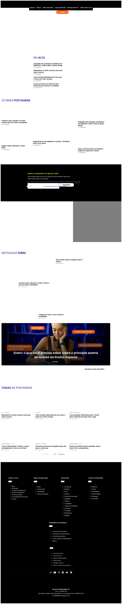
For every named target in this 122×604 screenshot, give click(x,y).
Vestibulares (41, 489)
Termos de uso (57, 556)
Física (66, 491)
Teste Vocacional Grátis (59, 531)
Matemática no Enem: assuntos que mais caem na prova (15, 416)
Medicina (94, 487)
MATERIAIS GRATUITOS (73, 7)
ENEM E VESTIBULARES (48, 7)
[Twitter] (67, 573)
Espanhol (38, 443)
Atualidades (41, 491)
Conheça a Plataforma (18, 490)
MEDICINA (32, 7)
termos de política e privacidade (55, 186)
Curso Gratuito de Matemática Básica (61, 540)
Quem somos (57, 560)
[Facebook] (63, 573)
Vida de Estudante (42, 494)
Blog (13, 486)
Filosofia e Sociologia (70, 496)
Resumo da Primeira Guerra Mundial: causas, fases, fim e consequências (85, 447)
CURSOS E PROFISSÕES (60, 7)
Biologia (66, 489)
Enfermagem (95, 491)
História (80, 443)
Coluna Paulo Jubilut (58, 536)
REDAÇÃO (39, 7)
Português (67, 510)
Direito (93, 489)
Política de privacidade (59, 558)
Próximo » (61, 454)
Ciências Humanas (5, 443)
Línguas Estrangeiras (71, 506)
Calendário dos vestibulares (61, 534)
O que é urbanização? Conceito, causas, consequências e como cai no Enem (15, 447)
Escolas (14, 499)
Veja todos (94, 499)
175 (54, 454)
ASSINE (62, 12)
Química (66, 494)
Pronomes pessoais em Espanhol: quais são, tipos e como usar (51, 447)
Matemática (7, 412)
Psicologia (94, 496)
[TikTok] (50, 573)
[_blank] (71, 573)
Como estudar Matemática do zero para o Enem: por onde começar (50, 416)
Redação (66, 515)
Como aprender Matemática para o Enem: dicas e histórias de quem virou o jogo (84, 416)
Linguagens (43, 443)
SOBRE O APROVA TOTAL (86, 7)
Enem (39, 487)
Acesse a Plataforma (18, 492)
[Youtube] (55, 573)
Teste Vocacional (17, 495)
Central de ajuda (58, 553)
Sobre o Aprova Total (75, 412)
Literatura (67, 508)
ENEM (2, 412)
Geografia (12, 443)
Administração (95, 494)
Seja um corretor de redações (62, 565)
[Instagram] (59, 573)
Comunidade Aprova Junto (20, 497)
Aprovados (15, 488)
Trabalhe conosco (58, 563)
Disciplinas (67, 487)
